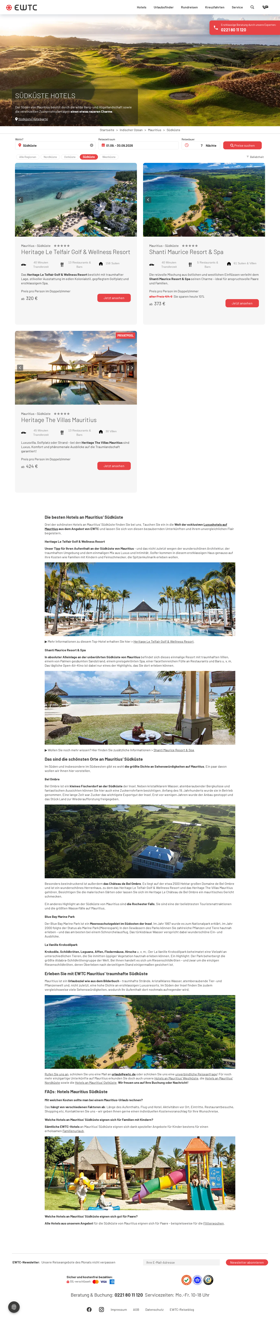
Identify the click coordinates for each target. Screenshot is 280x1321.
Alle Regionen (27, 157)
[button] (20, 200)
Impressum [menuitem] (119, 1309)
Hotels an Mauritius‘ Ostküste (96, 1082)
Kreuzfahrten (214, 7)
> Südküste (170, 130)
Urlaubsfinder (164, 7)
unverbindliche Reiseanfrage (196, 1074)
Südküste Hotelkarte (33, 119)
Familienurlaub (73, 1131)
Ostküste (69, 157)
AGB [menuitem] (136, 1309)
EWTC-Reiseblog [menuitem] (182, 1309)
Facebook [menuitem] (89, 1309)
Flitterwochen (213, 1223)
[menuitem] (243, 156)
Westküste (108, 157)
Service (237, 7)
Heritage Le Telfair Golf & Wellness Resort (163, 641)
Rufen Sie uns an (56, 1074)
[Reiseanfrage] (259, 7)
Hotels (141, 7)
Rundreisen (189, 7)
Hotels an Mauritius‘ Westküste (176, 1078)
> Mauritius (152, 130)
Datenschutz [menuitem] (154, 1309)
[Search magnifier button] (252, 7)
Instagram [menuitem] (101, 1309)
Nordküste (50, 157)
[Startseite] (21, 7)
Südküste (89, 157)
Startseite (107, 130)
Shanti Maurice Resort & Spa (174, 750)
